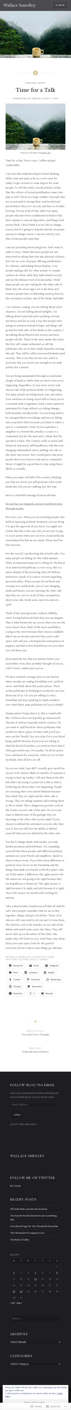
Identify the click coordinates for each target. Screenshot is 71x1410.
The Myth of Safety (19, 1239)
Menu (61, 5)
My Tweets (15, 1185)
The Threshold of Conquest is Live (27, 1233)
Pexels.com (45, 153)
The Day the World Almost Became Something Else (33, 1217)
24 (21, 1291)
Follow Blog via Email (32, 1085)
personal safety (35, 83)
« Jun (12, 1302)
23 (14, 1291)
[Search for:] (35, 1318)
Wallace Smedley (19, 5)
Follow (17, 1114)
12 (35, 1279)
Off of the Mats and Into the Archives (28, 1209)
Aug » (19, 1302)
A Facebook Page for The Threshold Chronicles (34, 1226)
